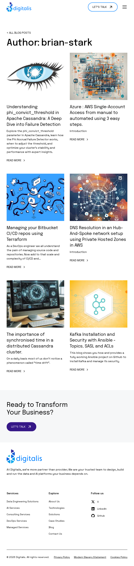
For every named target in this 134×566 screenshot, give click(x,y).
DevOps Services (17, 520)
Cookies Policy (118, 557)
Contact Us (55, 533)
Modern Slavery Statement (90, 557)
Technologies (57, 507)
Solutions (54, 514)
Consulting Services (18, 514)
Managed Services (18, 527)
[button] (123, 7)
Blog (51, 527)
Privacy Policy (62, 557)
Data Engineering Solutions (23, 501)
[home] (19, 7)
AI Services (13, 507)
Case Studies (57, 520)
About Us (54, 501)
